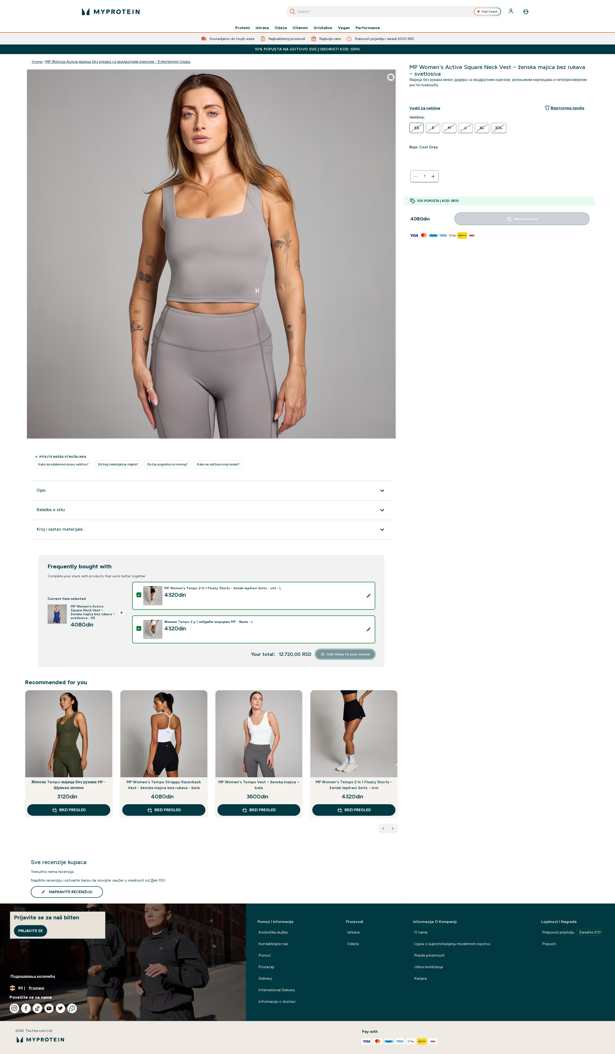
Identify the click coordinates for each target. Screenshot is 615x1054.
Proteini (242, 28)
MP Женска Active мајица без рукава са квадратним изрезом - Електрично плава (117, 62)
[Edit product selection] (368, 595)
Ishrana (262, 28)
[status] (424, 176)
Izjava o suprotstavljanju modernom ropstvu (452, 944)
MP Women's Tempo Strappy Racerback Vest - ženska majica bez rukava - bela (164, 785)
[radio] (416, 128)
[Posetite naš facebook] (26, 1008)
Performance (368, 28)
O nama (420, 932)
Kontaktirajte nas (273, 944)
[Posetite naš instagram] (14, 1008)
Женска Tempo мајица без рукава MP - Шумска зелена (68, 785)
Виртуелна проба (567, 108)
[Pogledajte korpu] (526, 11)
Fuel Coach (490, 11)
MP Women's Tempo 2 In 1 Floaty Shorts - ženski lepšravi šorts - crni (354, 785)
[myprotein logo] (111, 11)
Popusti (549, 944)
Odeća (281, 28)
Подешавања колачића (33, 976)
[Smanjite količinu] (416, 176)
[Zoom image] (391, 77)
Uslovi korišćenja (428, 967)
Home (37, 62)
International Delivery (276, 990)
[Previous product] (383, 828)
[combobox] (394, 11)
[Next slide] (397, 764)
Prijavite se (30, 931)
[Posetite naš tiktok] (37, 1008)
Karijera (420, 978)
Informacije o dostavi (276, 1001)
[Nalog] (511, 11)
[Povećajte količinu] (433, 176)
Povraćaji (266, 967)
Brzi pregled (72, 810)
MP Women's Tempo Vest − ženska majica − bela (258, 785)
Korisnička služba (273, 932)
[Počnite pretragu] (292, 11)
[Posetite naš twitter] (60, 1008)
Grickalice (323, 28)
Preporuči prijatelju (571, 932)
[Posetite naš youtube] (49, 1008)
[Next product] (393, 828)
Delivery (265, 978)
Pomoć (264, 955)
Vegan (344, 28)
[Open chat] (72, 1008)
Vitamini (300, 28)
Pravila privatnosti (429, 955)
